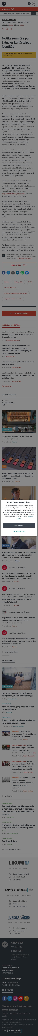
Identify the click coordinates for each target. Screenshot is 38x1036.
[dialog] (19, 518)
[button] (19, 531)
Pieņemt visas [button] (19, 525)
